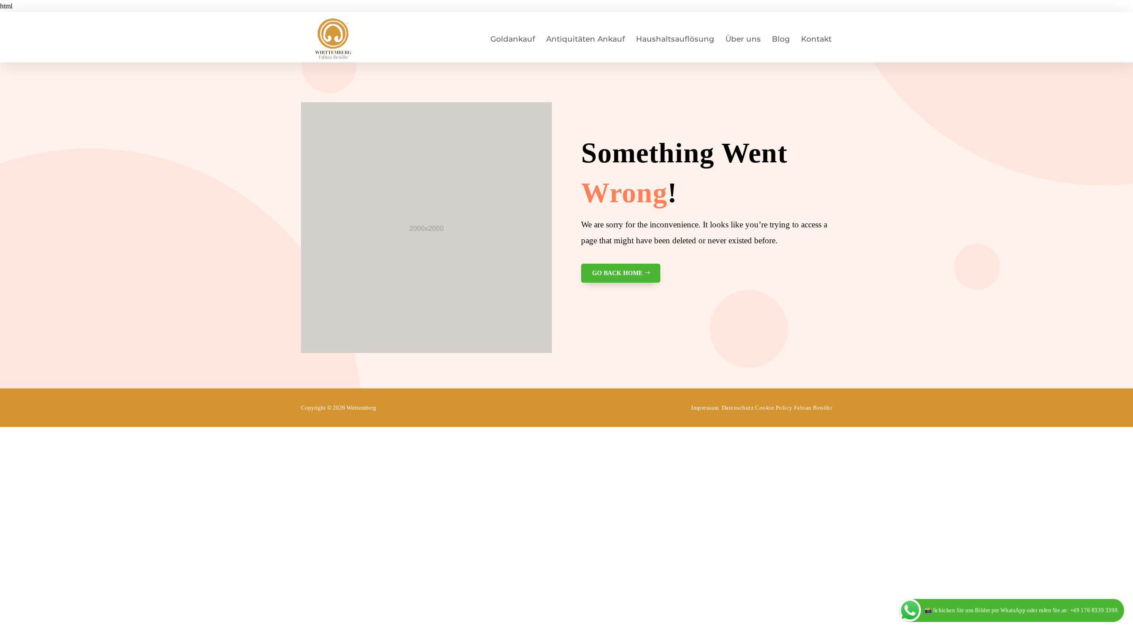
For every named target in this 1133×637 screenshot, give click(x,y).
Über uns (743, 39)
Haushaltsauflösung (675, 39)
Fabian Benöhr (813, 407)
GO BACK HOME (617, 273)
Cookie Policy (774, 407)
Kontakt (816, 39)
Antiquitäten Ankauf (585, 39)
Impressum (705, 407)
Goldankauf (512, 39)
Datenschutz (738, 407)
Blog (781, 39)
